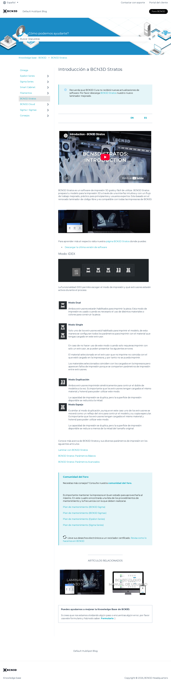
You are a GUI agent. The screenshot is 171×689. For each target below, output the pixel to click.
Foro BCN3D (158, 11)
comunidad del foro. (120, 483)
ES (145, 118)
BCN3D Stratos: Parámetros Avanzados (79, 462)
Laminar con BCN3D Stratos (73, 450)
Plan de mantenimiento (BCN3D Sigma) (84, 507)
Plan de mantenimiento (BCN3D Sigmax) (84, 513)
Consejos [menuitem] (24, 115)
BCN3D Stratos (59, 57)
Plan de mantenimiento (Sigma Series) (83, 525)
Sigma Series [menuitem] (26, 81)
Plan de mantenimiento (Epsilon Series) (84, 519)
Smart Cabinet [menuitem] (27, 87)
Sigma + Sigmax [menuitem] (28, 110)
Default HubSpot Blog (35, 11)
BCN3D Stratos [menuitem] (28, 98)
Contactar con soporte (133, 2)
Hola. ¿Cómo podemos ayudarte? (44, 33)
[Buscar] (149, 39)
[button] (48, 76)
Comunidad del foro (75, 476)
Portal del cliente (158, 2)
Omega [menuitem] (24, 70)
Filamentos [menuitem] (26, 93)
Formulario (107, 618)
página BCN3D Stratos (118, 241)
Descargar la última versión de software (86, 247)
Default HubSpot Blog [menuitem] (85, 651)
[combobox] (83, 39)
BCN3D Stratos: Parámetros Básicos (77, 456)
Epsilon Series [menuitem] (27, 76)
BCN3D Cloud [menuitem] (27, 104)
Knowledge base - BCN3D (32, 57)
